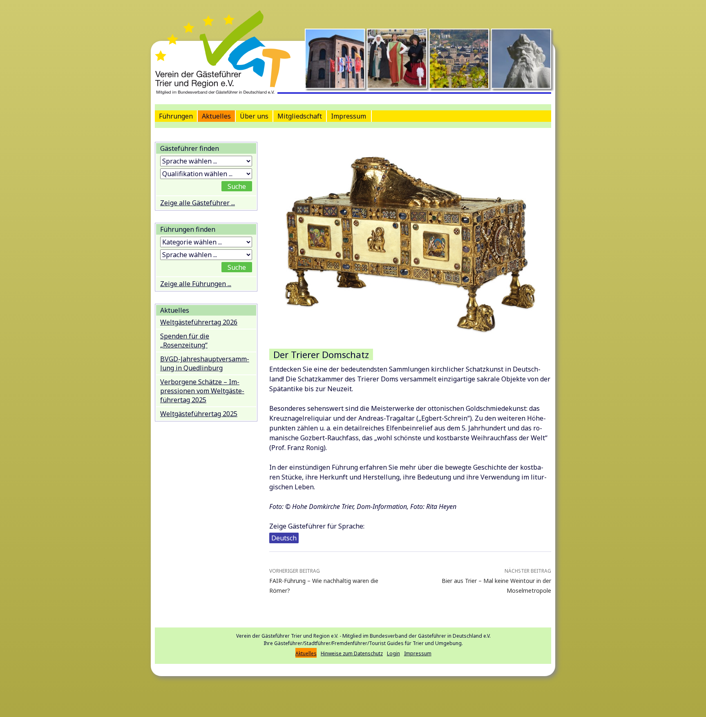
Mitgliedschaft (299, 116)
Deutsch (284, 537)
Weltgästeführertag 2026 (198, 322)
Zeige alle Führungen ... (195, 283)
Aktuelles (216, 116)
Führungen (176, 116)
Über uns (254, 116)
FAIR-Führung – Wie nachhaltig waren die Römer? (323, 580)
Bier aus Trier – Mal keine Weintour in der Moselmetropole (496, 580)
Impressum (348, 116)
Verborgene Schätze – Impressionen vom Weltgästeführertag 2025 (202, 390)
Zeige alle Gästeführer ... (197, 202)
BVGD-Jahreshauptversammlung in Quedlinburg (204, 363)
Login (393, 653)
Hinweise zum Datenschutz (352, 653)
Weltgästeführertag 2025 (198, 413)
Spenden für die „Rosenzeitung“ (184, 341)
